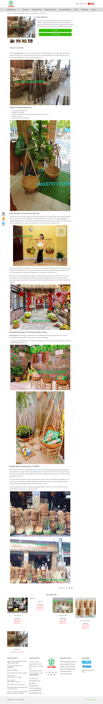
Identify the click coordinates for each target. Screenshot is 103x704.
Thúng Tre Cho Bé (62, 615)
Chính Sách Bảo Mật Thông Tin (67, 664)
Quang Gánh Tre (34, 13)
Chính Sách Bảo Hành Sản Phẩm (68, 661)
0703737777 (83, 3)
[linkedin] (72, 588)
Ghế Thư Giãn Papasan (35, 688)
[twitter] (69, 588)
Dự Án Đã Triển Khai (65, 9)
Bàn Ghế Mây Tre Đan (34, 681)
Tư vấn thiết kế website (90, 699)
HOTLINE (55, 30)
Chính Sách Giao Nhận (65, 671)
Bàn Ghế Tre (32, 683)
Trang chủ (9, 13)
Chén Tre (40, 601)
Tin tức (76, 9)
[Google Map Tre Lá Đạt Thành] (3, 213)
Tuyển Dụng (84, 9)
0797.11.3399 (17, 619)
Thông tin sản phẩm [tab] (17, 48)
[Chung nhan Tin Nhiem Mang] (89, 671)
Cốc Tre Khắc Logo (85, 620)
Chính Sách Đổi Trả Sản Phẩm (67, 669)
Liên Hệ (93, 9)
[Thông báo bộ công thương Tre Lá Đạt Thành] (86, 666)
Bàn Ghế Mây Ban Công (35, 693)
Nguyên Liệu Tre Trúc (50, 9)
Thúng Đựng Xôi (17, 615)
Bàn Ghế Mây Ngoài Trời (35, 690)
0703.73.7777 (17, 621)
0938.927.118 (17, 623)
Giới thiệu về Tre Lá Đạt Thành (67, 666)
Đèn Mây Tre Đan (33, 685)
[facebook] (67, 588)
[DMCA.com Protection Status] (86, 662)
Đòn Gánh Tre (17, 649)
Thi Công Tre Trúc (36, 9)
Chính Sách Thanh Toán (66, 673)
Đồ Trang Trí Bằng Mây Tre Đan (21, 13)
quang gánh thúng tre (38, 469)
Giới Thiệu (25, 9)
